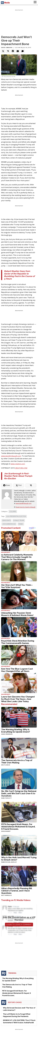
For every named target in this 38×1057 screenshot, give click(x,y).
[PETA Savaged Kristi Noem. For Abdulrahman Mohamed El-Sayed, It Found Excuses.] (19, 812)
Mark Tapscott (6, 798)
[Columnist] (7, 494)
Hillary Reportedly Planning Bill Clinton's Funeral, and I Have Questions (16, 890)
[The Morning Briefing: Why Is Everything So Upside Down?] (19, 717)
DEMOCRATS (6, 520)
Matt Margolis (6, 895)
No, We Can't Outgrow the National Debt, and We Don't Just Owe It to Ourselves (18, 793)
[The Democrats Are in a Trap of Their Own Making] (19, 748)
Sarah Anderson (6, 734)
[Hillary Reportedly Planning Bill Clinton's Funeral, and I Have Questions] (19, 876)
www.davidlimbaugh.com (11, 456)
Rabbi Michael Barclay (9, 862)
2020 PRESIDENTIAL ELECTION (16, 516)
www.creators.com (18, 464)
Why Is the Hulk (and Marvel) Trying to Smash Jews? (19, 858)
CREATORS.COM (21, 468)
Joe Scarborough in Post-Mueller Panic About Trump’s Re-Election (18, 476)
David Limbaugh (6, 47)
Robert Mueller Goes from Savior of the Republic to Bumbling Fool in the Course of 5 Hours (19, 275)
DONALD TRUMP (18, 520)
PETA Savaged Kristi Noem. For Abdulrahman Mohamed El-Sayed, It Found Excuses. (18, 826)
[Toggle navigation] (35, 2)
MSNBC (20, 524)
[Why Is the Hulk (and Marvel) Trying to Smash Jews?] (19, 845)
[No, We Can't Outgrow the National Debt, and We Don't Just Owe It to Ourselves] (19, 779)
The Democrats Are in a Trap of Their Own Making (16, 761)
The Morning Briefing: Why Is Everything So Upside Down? (15, 730)
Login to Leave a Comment (19, 924)
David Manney (6, 831)
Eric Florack (5, 765)
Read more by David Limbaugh (25, 507)
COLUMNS (12, 511)
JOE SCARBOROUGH (9, 524)
